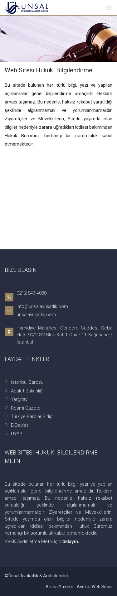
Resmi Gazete (26, 408)
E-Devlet (19, 425)
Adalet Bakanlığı (27, 391)
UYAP (16, 433)
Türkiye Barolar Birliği (32, 416)
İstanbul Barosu (27, 382)
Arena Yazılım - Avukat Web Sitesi (79, 586)
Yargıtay (19, 399)
